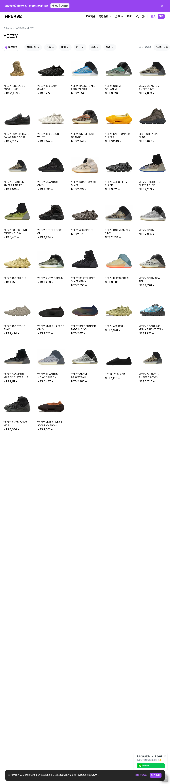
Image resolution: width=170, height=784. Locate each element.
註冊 (161, 16)
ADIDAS (20, 28)
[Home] (13, 16)
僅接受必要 (141, 775)
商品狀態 (31, 47)
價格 (93, 47)
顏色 (108, 47)
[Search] (137, 16)
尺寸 (78, 47)
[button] (143, 16)
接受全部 (155, 775)
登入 (153, 16)
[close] (162, 5)
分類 (48, 47)
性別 (63, 47)
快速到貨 (13, 47)
